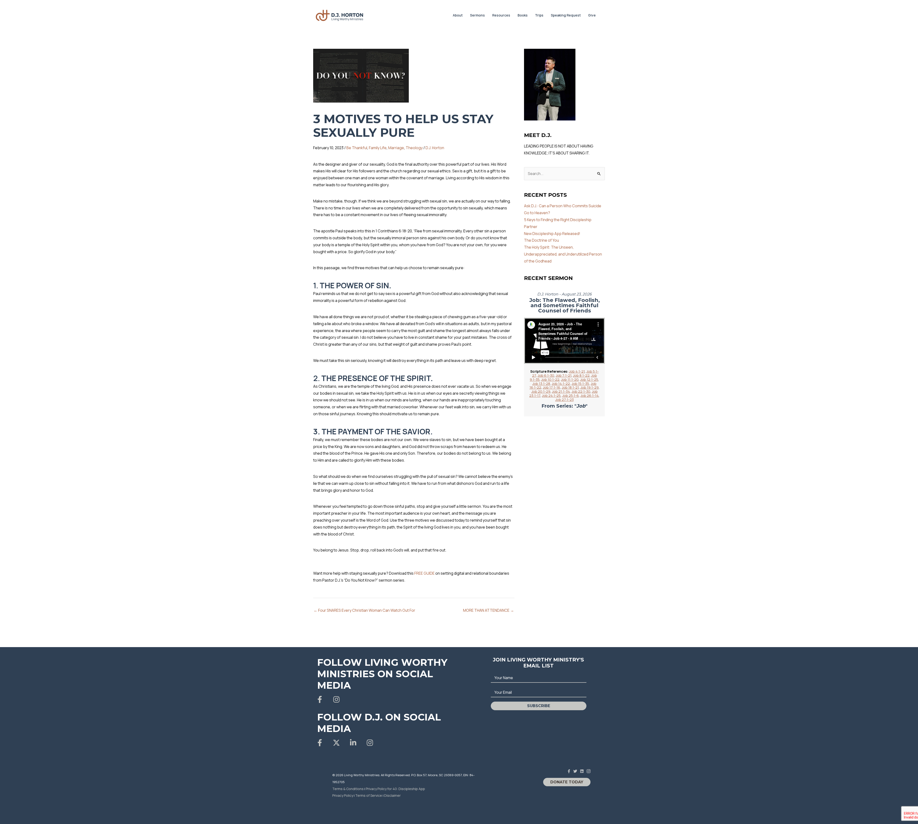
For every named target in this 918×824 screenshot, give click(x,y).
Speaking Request (566, 15)
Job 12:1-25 (589, 379)
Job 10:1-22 (550, 379)
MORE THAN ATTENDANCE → (488, 610)
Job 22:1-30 (581, 391)
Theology (414, 147)
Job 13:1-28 (541, 383)
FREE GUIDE (424, 573)
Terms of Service (368, 795)
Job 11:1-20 (570, 379)
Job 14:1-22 (561, 383)
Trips (539, 15)
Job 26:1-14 (589, 395)
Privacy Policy (342, 795)
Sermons (477, 15)
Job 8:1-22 (581, 375)
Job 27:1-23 (564, 399)
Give (592, 15)
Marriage (396, 147)
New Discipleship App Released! (552, 233)
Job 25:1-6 (570, 395)
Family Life (378, 147)
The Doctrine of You (541, 240)
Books (523, 15)
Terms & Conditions (348, 788)
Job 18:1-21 (570, 387)
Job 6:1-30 (546, 375)
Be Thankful (356, 147)
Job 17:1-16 (551, 387)
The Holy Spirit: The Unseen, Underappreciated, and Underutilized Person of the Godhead (563, 254)
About (458, 15)
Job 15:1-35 (580, 383)
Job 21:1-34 (561, 391)
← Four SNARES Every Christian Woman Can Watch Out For (364, 610)
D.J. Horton (435, 147)
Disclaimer (392, 795)
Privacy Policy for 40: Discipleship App (395, 788)
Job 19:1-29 (589, 387)
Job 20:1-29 (540, 391)
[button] (319, 699)
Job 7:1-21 (563, 375)
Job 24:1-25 (551, 395)
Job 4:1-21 (577, 371)
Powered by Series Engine (587, 429)
